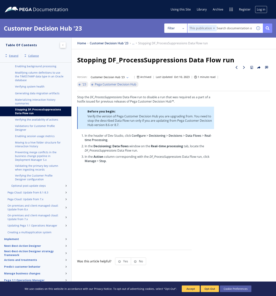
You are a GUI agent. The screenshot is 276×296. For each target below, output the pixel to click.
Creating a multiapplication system (29, 232)
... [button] (133, 43)
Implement (11, 239)
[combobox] (220, 28)
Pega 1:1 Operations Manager (24, 280)
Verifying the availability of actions (36, 119)
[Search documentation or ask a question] (267, 28)
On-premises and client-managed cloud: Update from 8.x (33, 207)
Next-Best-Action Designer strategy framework (29, 253)
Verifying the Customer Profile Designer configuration (34, 177)
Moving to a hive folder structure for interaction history (38, 144)
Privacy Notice (103, 289)
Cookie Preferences (236, 289)
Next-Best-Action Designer (22, 246)
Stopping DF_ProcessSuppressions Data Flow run (38, 111)
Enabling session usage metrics (35, 136)
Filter (171, 28)
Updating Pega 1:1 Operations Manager (32, 225)
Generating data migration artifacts (37, 93)
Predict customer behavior (22, 266)
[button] (214, 28)
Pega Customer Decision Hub (115, 84)
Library (202, 9)
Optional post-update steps (28, 185)
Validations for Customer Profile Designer (35, 127)
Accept (190, 289)
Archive (218, 9)
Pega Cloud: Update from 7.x (25, 199)
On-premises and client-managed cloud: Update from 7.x (33, 217)
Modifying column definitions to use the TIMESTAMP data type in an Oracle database (39, 76)
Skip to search (45, 4)
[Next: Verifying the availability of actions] (244, 67)
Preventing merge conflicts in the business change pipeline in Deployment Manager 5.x (36, 156)
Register (245, 9)
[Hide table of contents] (63, 45)
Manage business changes (22, 273)
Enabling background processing (35, 66)
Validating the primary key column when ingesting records (36, 167)
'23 (84, 84)
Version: (82, 77)
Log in (261, 9)
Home (81, 43)
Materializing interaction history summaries (35, 101)
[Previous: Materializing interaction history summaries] (236, 67)
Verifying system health (29, 86)
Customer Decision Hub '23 (109, 43)
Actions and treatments (20, 260)
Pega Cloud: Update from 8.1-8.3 (28, 192)
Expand (13, 55)
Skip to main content (16, 4)
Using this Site (181, 9)
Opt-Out (209, 289)
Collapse (33, 55)
